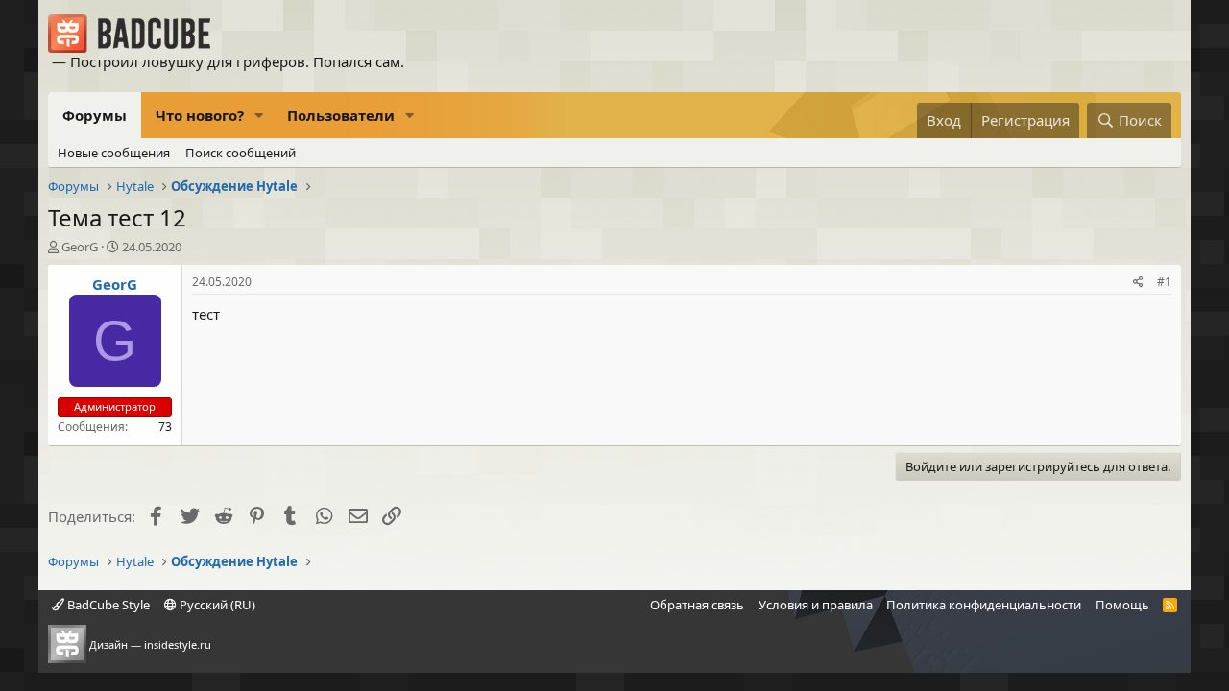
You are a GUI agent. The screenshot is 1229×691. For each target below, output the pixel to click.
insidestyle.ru (177, 644)
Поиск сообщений (240, 152)
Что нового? (200, 115)
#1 (1164, 282)
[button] (259, 115)
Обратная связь (697, 604)
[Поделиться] (1138, 283)
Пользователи (341, 115)
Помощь (1122, 604)
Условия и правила (816, 604)
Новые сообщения (114, 152)
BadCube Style (107, 604)
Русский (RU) (216, 604)
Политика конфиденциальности (983, 604)
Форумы (94, 115)
